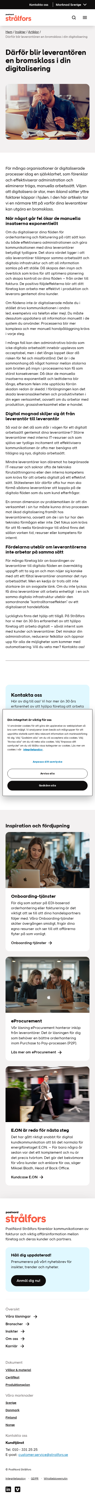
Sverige (11, 1402)
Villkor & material (18, 1370)
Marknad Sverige (68, 4)
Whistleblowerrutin (56, 1478)
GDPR (35, 1478)
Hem (9, 32)
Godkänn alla (47, 785)
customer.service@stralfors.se (43, 1454)
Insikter (20, 32)
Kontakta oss (38, 4)
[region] (47, 752)
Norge (10, 1425)
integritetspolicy (33, 749)
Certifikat (12, 1377)
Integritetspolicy (16, 1478)
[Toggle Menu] (84, 17)
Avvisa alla (47, 773)
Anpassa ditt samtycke (47, 761)
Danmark (12, 1410)
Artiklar (33, 32)
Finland (11, 1417)
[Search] (73, 17)
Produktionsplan (18, 1384)
